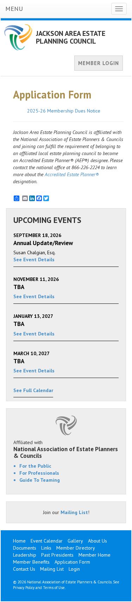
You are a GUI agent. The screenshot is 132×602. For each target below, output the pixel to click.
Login (74, 569)
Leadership (24, 555)
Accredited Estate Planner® (72, 174)
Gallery (75, 541)
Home (19, 541)
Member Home (94, 555)
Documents (24, 548)
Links (46, 548)
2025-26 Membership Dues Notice (63, 111)
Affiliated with (65, 449)
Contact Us (24, 569)
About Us (97, 541)
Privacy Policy (23, 587)
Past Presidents (57, 555)
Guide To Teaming (39, 480)
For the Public (35, 466)
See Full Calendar (33, 390)
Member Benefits (31, 562)
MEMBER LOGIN (98, 63)
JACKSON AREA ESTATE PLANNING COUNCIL (70, 37)
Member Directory (75, 548)
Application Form (72, 562)
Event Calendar (47, 541)
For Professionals (39, 473)
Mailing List (74, 512)
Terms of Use (54, 587)
